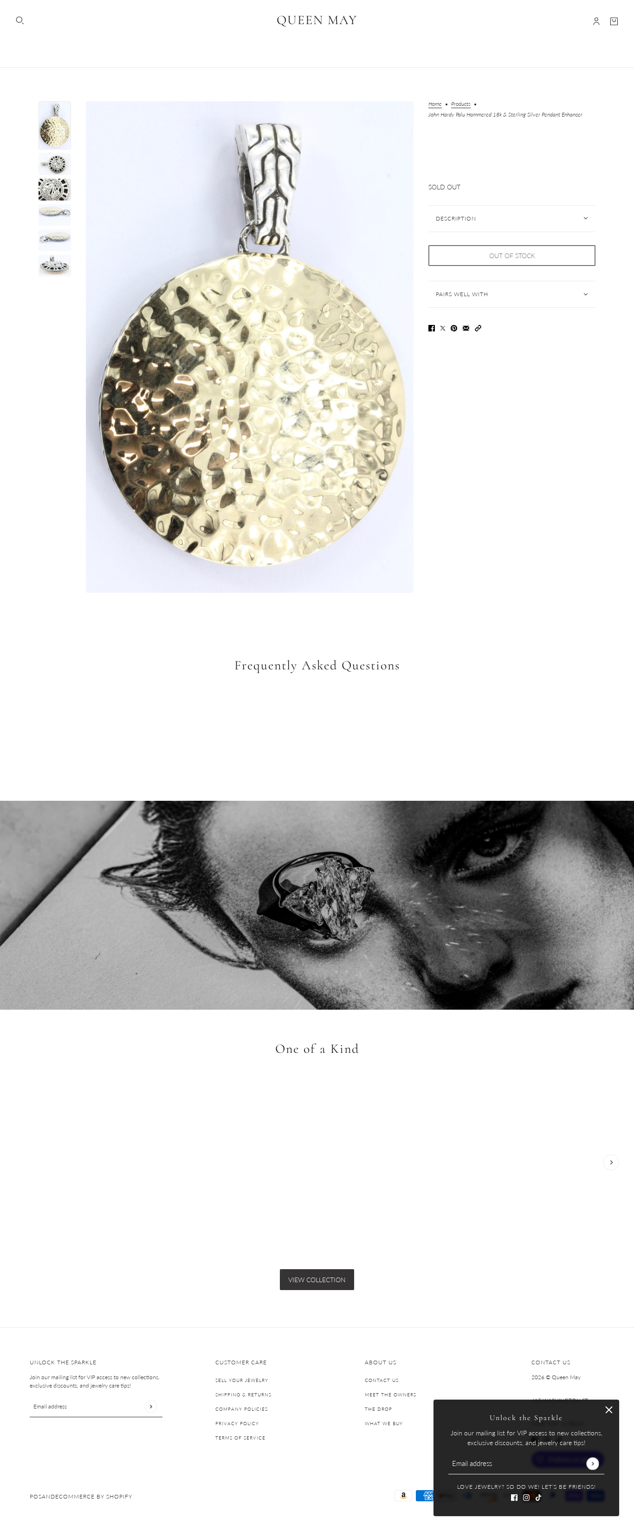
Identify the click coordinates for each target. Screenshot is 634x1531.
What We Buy (384, 1423)
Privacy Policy (237, 1423)
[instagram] (526, 1496)
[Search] (20, 20)
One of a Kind (317, 1049)
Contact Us (382, 1380)
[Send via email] (466, 327)
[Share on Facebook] (432, 327)
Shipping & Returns (243, 1394)
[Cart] (614, 21)
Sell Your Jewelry (241, 1380)
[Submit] (592, 1463)
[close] (609, 1409)
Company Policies (241, 1409)
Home (435, 104)
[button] (478, 327)
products (461, 104)
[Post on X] (443, 327)
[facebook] (514, 1496)
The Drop (378, 1409)
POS (36, 1496)
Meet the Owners (390, 1394)
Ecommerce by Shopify (93, 1496)
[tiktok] (538, 1496)
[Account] (596, 21)
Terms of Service (240, 1437)
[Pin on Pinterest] (454, 327)
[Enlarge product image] (250, 347)
